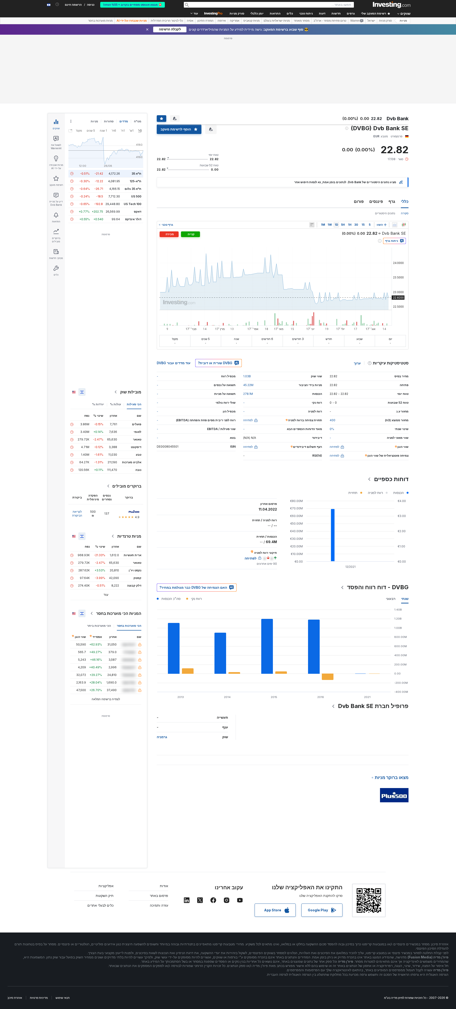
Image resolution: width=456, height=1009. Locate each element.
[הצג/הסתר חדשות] (311, 224)
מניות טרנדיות (129, 536)
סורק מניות (237, 13)
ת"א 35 (136, 173)
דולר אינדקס (133, 219)
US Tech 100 (132, 204)
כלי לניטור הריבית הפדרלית (167, 20)
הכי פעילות (134, 404)
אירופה (222, 20)
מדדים (123, 121)
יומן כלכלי (257, 13)
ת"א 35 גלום (133, 189)
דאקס (137, 211)
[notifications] (57, 4)
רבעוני (390, 599)
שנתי (404, 599)
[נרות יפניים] (403, 224)
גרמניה (162, 737)
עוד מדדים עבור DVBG (173, 363)
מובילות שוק (130, 392)
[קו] (394, 224)
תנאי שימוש (63, 997)
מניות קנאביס (251, 20)
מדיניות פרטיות (39, 997)
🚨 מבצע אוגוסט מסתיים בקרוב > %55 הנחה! (132, 4)
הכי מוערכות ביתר (99, 625)
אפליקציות (106, 886)
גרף (392, 201)
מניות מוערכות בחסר (100, 20)
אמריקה (234, 20)
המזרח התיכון (205, 20)
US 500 (136, 196)
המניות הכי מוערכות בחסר (118, 613)
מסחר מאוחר (301, 20)
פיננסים (376, 201)
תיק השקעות (105, 896)
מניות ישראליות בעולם (277, 20)
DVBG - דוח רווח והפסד (377, 587)
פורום (359, 201)
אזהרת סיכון (15, 997)
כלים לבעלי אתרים (100, 905)
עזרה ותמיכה (159, 905)
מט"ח (137, 121)
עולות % (115, 404)
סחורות (109, 121)
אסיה (190, 20)
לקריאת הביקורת (77, 513)
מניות (403, 20)
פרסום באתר (159, 896)
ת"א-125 (135, 181)
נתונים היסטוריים (385, 213)
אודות (164, 886)
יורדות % (98, 404)
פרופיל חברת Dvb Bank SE (373, 706)
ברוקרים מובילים (126, 486)
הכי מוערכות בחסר (129, 625)
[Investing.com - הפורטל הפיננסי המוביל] (391, 4)
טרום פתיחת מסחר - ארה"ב (330, 20)
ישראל (371, 20)
